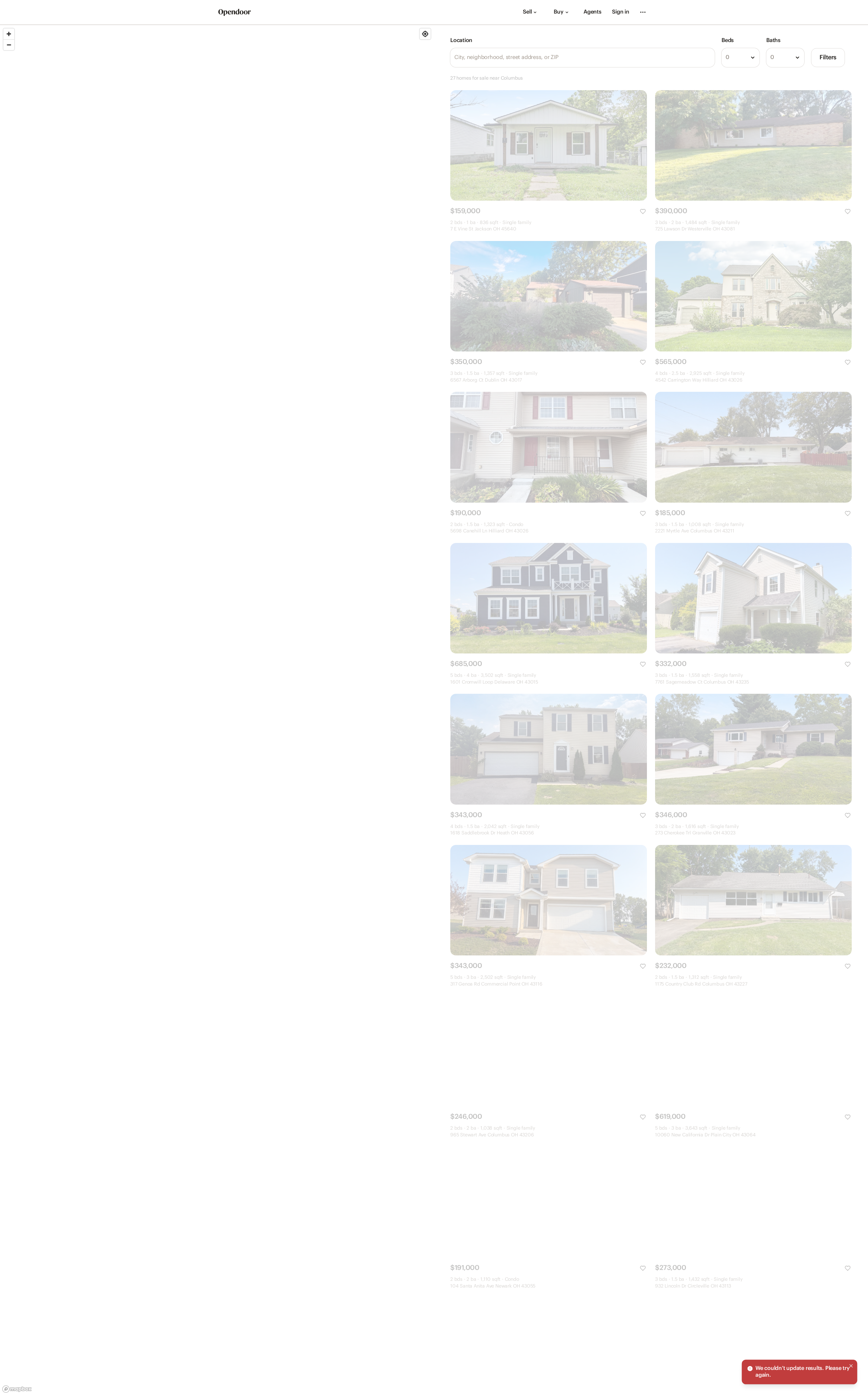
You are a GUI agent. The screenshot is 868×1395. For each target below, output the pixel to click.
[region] (217, 710)
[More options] (643, 12)
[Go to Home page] (234, 12)
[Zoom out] (8, 44)
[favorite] (643, 211)
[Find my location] (425, 33)
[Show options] (752, 57)
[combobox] (741, 57)
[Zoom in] (8, 33)
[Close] (851, 1365)
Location (461, 40)
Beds (728, 40)
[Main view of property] (548, 145)
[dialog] (799, 1372)
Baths (773, 40)
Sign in (620, 12)
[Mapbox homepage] (17, 1389)
